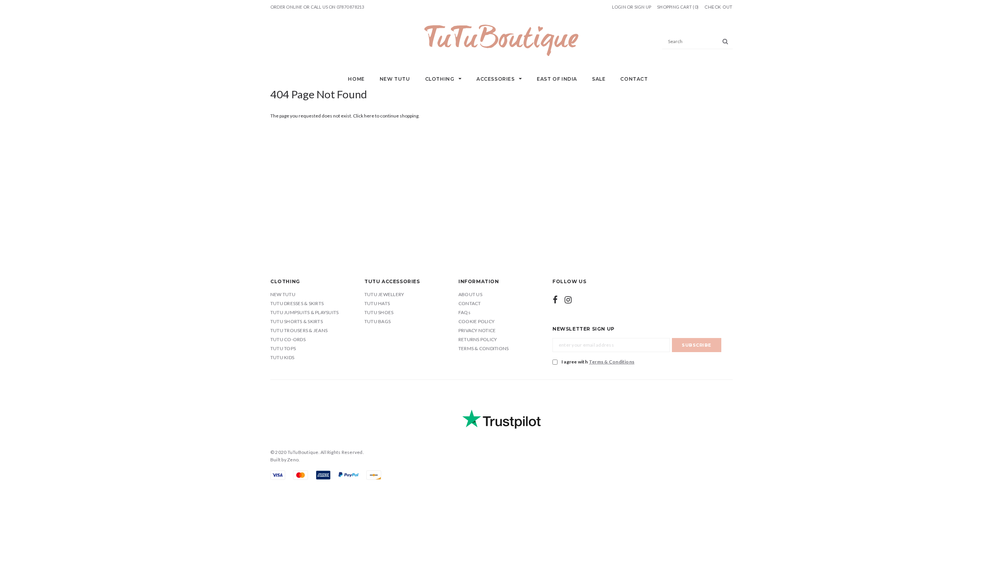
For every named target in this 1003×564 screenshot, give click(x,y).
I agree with (597, 362)
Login (619, 6)
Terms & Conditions (611, 362)
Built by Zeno (284, 460)
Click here (364, 116)
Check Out (718, 7)
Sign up (643, 6)
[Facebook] (555, 299)
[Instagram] (568, 299)
